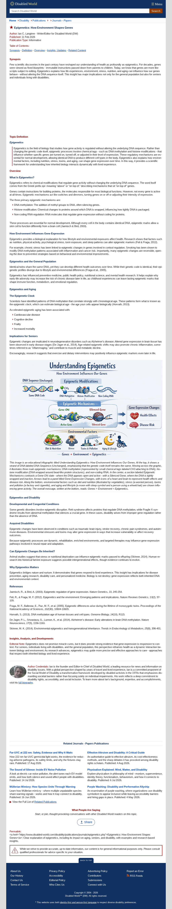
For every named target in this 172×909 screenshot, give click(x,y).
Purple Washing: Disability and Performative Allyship (118, 786)
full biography (25, 682)
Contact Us (16, 880)
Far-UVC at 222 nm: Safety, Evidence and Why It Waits (41, 752)
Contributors (94, 875)
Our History (16, 875)
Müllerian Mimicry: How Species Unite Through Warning (42, 786)
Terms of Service (19, 884)
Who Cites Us (56, 884)
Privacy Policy (57, 871)
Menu (156, 4)
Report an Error (135, 871)
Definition (27, 50)
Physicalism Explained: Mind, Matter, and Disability (117, 769)
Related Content (77, 50)
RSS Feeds (136, 875)
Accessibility (56, 875)
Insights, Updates (56, 50)
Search (156, 11)
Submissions (95, 880)
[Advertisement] (86, 107)
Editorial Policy (57, 880)
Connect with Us (97, 884)
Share (88, 822)
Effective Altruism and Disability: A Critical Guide (116, 752)
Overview (39, 50)
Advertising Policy (98, 871)
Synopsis (15, 50)
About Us (15, 871)
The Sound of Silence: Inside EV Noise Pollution (38, 769)
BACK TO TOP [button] (86, 860)
